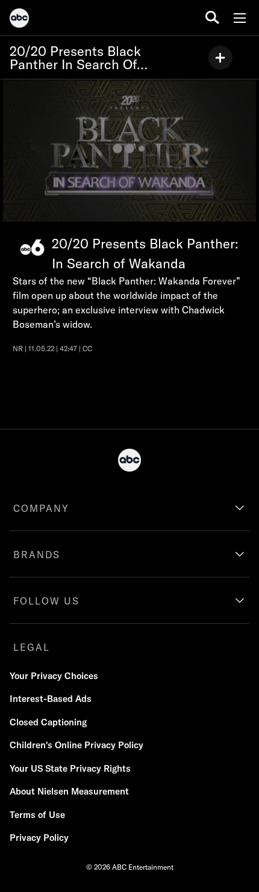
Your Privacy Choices (54, 675)
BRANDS (36, 554)
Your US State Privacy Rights (70, 768)
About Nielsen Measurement (69, 791)
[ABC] (19, 19)
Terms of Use (37, 814)
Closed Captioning (48, 722)
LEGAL (31, 647)
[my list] (220, 58)
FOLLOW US (46, 600)
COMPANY (41, 508)
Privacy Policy (39, 837)
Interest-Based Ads (51, 698)
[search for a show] (212, 18)
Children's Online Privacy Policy (76, 745)
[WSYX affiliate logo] (32, 247)
